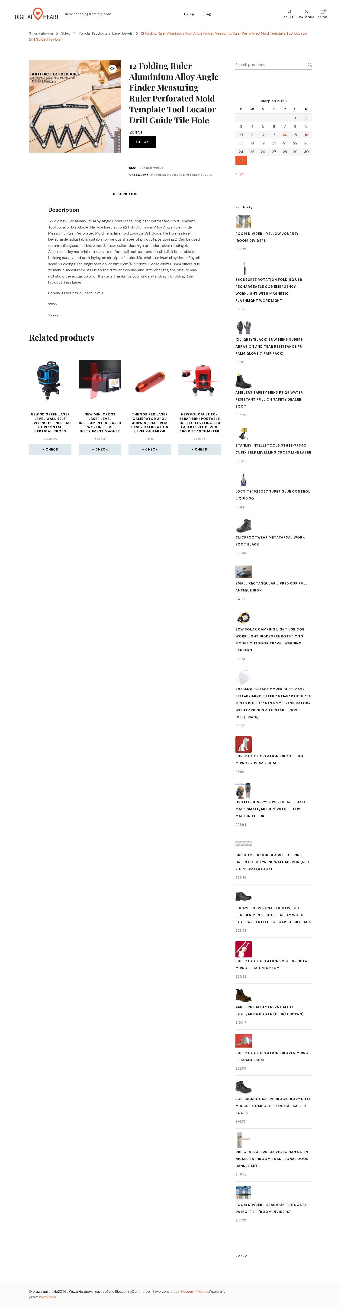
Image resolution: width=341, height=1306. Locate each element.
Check (142, 142)
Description (125, 194)
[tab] (125, 194)
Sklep (189, 14)
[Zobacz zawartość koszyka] (322, 13)
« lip (239, 173)
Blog (207, 14)
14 (285, 134)
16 (306, 134)
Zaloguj (306, 17)
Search (308, 64)
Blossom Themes (194, 1291)
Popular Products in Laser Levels (181, 175)
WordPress (48, 1297)
